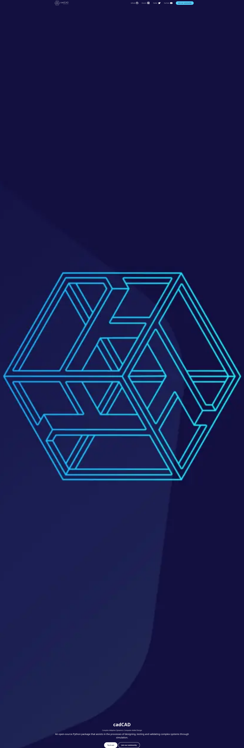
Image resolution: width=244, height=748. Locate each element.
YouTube (166, 3)
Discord (144, 3)
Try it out (110, 745)
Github (133, 3)
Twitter (155, 3)
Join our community (184, 3)
